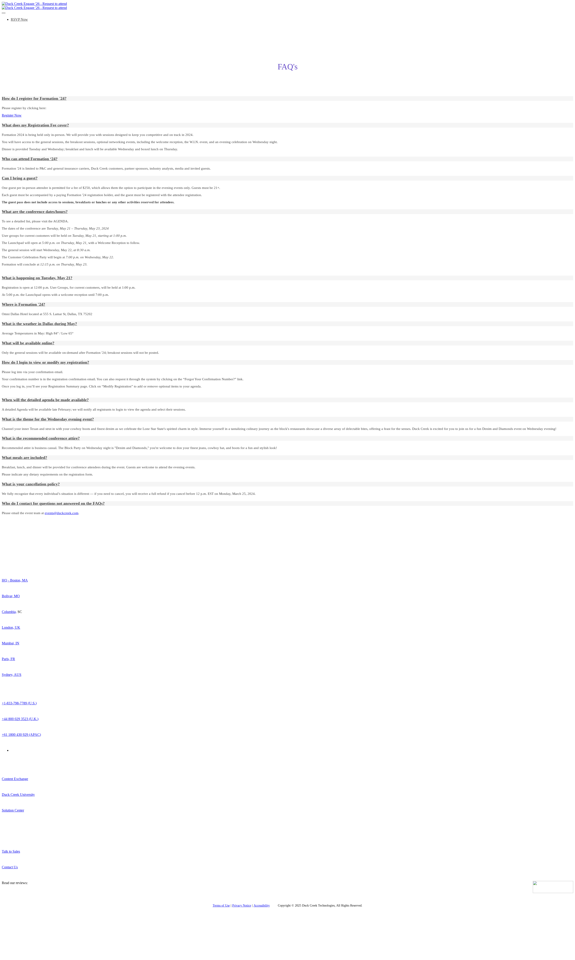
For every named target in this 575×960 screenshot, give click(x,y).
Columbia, (9, 612)
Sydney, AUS (11, 675)
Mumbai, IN (10, 643)
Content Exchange (15, 779)
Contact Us (10, 867)
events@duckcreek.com (61, 513)
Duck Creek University (18, 794)
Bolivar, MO (11, 596)
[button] (287, 98)
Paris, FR (8, 659)
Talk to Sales (11, 851)
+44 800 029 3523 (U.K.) (20, 719)
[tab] (287, 98)
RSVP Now (19, 19)
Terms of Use (221, 905)
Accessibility (262, 905)
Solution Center (13, 810)
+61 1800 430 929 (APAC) (21, 735)
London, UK (11, 627)
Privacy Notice (241, 905)
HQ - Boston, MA (15, 580)
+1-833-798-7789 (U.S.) (19, 703)
